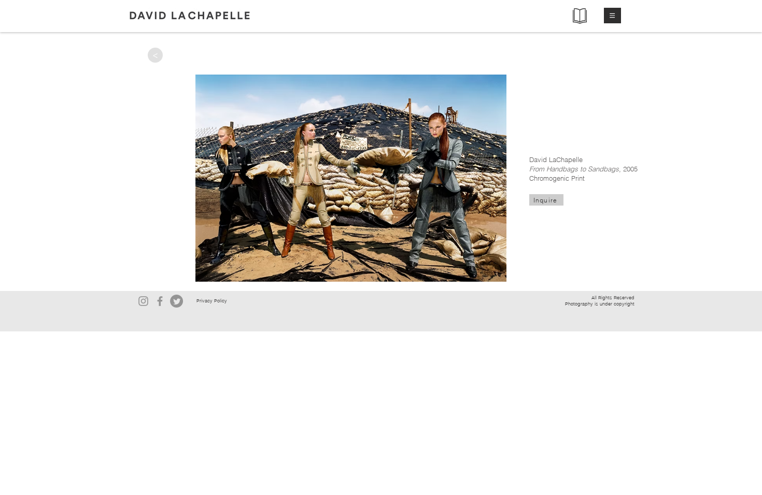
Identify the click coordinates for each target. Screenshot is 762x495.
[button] (612, 15)
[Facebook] (159, 301)
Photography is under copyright (599, 304)
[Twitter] (176, 301)
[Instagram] (143, 301)
